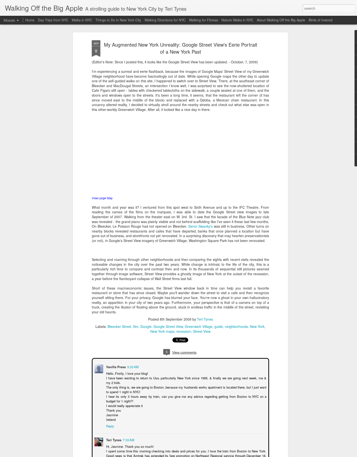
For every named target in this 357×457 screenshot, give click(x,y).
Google (146, 326)
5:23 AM (132, 366)
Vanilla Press (115, 366)
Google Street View (168, 326)
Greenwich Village (198, 326)
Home (29, 19)
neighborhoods (236, 326)
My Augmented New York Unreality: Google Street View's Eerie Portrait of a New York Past (180, 48)
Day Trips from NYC (53, 19)
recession (183, 331)
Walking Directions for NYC (165, 19)
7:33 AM (128, 439)
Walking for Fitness (203, 19)
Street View (202, 331)
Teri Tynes (205, 319)
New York (257, 326)
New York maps (162, 331)
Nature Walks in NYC (237, 19)
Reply (110, 425)
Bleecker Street (119, 326)
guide (218, 326)
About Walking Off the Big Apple (281, 19)
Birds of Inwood (320, 19)
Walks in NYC (82, 19)
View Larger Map (102, 198)
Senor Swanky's (200, 226)
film (135, 326)
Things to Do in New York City (118, 19)
